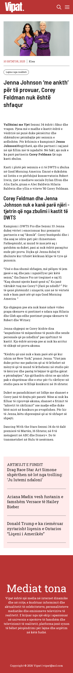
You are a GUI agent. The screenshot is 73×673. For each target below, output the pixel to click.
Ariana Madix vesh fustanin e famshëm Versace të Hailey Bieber (35, 501)
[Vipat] (14, 7)
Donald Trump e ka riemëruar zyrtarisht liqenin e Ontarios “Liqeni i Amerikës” (35, 528)
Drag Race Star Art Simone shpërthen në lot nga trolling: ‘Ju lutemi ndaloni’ (35, 474)
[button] (59, 7)
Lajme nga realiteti (16, 72)
